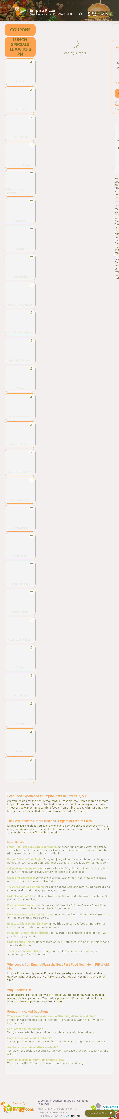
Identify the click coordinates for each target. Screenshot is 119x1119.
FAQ (50, 1109)
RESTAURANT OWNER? (51, 1116)
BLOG (40, 1109)
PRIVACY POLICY (65, 1109)
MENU (70, 14)
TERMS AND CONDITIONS (52, 1113)
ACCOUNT (106, 14)
